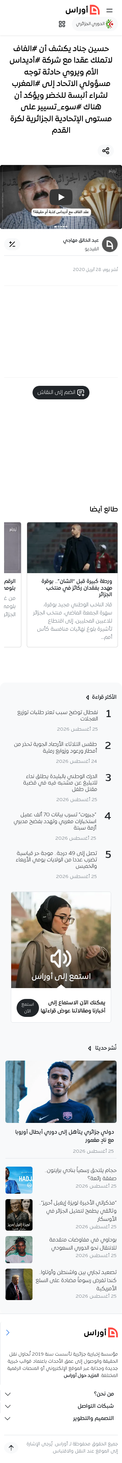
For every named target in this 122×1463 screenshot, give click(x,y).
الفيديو (92, 249)
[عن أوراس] (61, 1332)
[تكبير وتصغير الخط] (12, 244)
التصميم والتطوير (93, 1418)
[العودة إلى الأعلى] (11, 1448)
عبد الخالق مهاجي (81, 241)
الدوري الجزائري (91, 23)
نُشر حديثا (105, 1048)
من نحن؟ (104, 1394)
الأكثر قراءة (104, 697)
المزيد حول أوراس (81, 1376)
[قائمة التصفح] (62, 24)
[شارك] (106, 151)
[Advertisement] (61, 331)
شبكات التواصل (96, 1406)
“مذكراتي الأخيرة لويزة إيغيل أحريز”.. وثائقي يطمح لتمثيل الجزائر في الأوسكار (78, 1211)
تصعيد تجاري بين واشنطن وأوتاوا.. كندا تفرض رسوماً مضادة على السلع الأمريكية (76, 1280)
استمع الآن (27, 1007)
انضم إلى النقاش (57, 392)
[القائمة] (109, 10)
